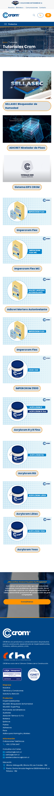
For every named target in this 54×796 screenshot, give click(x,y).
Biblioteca (19, 8)
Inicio (5, 42)
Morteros (6, 718)
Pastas (6, 724)
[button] (48, 15)
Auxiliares (7, 713)
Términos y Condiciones (13, 690)
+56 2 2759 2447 (13, 744)
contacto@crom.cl (14, 752)
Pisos (5, 730)
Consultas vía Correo (12, 749)
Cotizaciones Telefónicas (13, 741)
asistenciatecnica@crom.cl (17, 757)
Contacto (42, 8)
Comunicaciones (32, 8)
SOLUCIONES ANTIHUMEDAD (30, 3)
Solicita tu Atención (11, 694)
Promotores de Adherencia (14, 710)
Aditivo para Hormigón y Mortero (16, 733)
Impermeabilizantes (11, 701)
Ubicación (7, 762)
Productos (12, 24)
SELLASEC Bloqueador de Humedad (18, 704)
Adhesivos (7, 727)
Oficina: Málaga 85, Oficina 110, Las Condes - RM (26, 765)
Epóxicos (6, 721)
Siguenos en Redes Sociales (15, 777)
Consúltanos (27, 602)
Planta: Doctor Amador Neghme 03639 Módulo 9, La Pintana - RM (28, 769)
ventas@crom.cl (13, 754)
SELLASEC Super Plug (11, 707)
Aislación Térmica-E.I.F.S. (13, 715)
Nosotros (11, 8)
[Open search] (34, 15)
